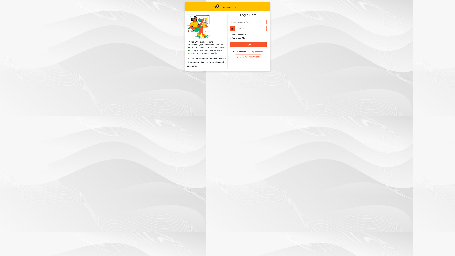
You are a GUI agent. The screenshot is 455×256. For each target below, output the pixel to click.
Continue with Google (249, 57)
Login (248, 44)
